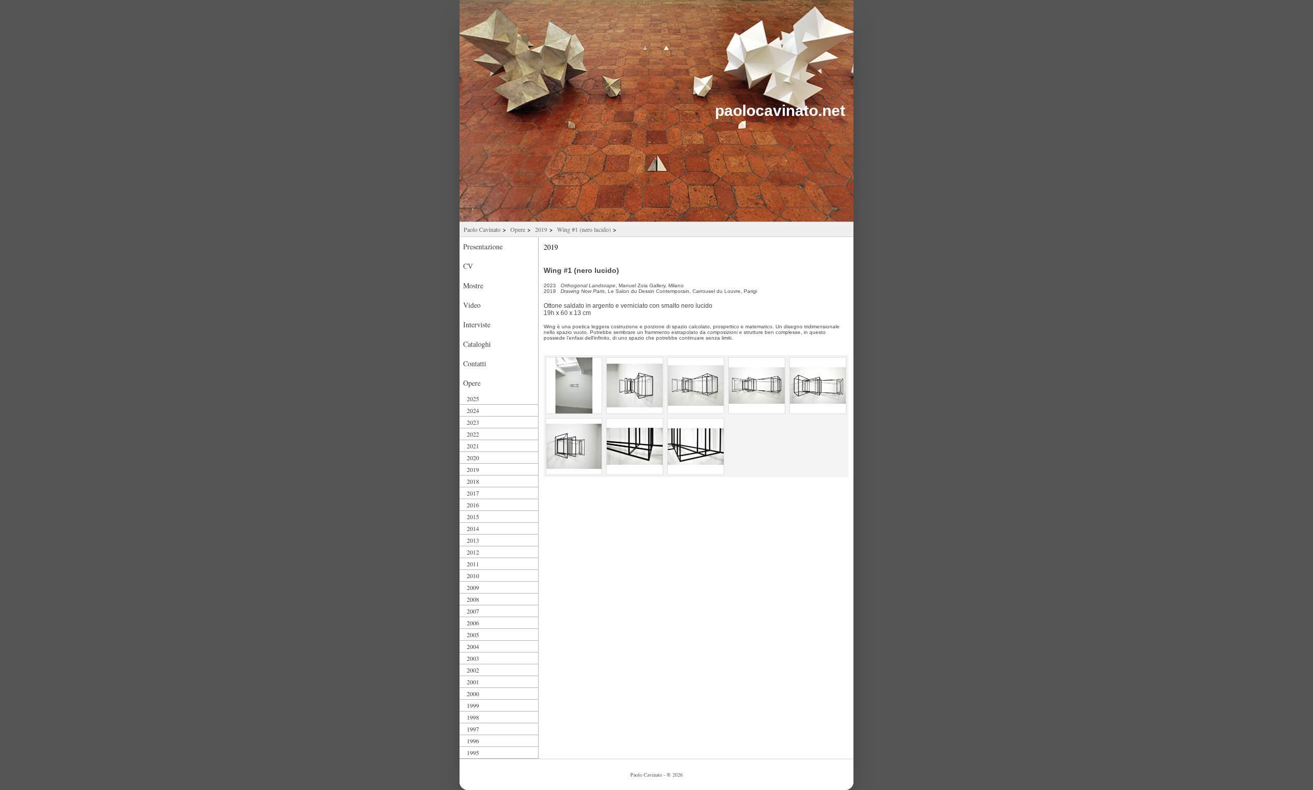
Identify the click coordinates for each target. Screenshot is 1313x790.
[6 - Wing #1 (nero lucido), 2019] (574, 446)
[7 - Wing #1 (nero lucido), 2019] (634, 446)
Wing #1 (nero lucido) (584, 229)
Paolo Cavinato (482, 229)
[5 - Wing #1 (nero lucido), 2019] (817, 385)
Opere (517, 229)
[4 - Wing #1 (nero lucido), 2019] (756, 385)
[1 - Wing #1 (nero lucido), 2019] (574, 385)
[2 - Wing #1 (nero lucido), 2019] (634, 385)
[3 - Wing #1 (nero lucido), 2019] (695, 385)
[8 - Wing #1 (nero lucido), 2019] (695, 446)
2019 (541, 229)
